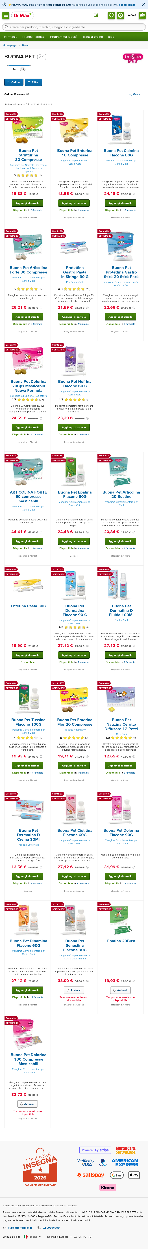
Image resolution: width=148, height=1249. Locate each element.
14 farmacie (36, 772)
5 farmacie (83, 662)
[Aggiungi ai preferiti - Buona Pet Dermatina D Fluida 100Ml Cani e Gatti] (139, 570)
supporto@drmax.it (20, 1227)
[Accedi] (120, 15)
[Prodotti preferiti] (111, 15)
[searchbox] (74, 27)
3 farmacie (36, 210)
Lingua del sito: (12, 1236)
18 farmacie (129, 210)
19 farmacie (129, 883)
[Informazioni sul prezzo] (41, 194)
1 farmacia (83, 210)
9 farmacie (83, 548)
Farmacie (10, 36)
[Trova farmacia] (96, 15)
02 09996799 (51, 1227)
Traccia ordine (93, 36)
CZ (75, 1236)
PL (84, 1236)
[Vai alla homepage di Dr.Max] (22, 15)
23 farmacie (83, 434)
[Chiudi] (144, 4)
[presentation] (28, 130)
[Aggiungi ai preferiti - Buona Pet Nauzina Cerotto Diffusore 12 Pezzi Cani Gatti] (139, 683)
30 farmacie (36, 434)
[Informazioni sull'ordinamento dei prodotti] (28, 94)
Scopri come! (127, 4)
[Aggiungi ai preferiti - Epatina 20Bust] (139, 904)
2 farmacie (83, 324)
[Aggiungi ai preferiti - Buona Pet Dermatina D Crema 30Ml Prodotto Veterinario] (46, 794)
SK (80, 1236)
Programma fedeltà (64, 36)
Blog (111, 36)
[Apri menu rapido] (5, 15)
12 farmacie (83, 883)
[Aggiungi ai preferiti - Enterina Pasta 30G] (46, 570)
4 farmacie (36, 324)
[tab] (19, 69)
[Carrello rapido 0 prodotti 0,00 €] (142, 15)
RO (90, 1236)
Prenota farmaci (33, 36)
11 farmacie (36, 997)
